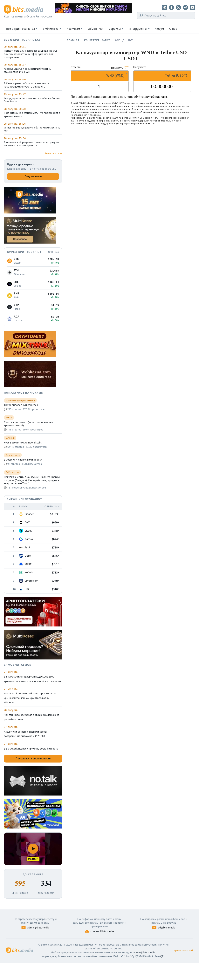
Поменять (117, 67)
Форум (159, 28)
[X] (178, 7)
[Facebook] (171, 7)
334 (46, 883)
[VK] (164, 7)
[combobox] (100, 75)
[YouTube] (192, 7)
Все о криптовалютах (21, 28)
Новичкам (74, 28)
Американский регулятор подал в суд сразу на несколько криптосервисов (31, 144)
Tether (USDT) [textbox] (176, 75)
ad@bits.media (166, 927)
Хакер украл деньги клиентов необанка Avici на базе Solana (32, 100)
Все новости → (53, 153)
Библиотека (52, 28)
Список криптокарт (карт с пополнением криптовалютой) (28, 424)
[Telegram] (185, 7)
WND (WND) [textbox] (115, 75)
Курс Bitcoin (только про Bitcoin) (23, 442)
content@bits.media (102, 931)
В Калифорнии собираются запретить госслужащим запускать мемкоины (26, 85)
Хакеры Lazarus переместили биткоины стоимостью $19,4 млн (27, 70)
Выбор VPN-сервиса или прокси (23, 459)
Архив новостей (183, 950)
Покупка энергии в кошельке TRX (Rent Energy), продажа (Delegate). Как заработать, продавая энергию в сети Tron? (32, 480)
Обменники (95, 28)
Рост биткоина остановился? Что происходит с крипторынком (32, 114)
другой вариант (155, 97)
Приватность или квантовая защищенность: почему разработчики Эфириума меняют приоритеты (30, 54)
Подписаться (33, 176)
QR (162, 956)
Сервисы (116, 28)
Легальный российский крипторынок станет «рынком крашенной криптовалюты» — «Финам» (31, 698)
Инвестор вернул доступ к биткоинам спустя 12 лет (32, 129)
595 (20, 883)
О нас (173, 28)
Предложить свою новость (33, 758)
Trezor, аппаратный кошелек (21, 405)
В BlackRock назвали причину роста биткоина (31, 748)
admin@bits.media (38, 927)
